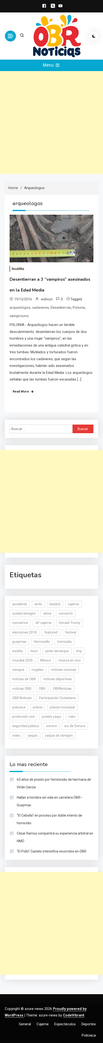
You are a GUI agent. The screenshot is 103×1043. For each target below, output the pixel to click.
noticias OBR (21, 688)
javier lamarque (57, 651)
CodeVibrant (73, 1015)
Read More (21, 391)
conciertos (20, 623)
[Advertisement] (51, 122)
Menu (49, 64)
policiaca (18, 707)
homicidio (64, 642)
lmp (79, 651)
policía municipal (62, 707)
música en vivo (69, 660)
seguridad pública (25, 726)
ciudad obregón (24, 613)
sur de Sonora (74, 726)
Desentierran (61, 307)
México (45, 660)
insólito (17, 651)
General (25, 1024)
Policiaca (89, 1035)
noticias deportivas (57, 679)
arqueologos (20, 307)
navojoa (18, 670)
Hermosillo (42, 642)
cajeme (73, 604)
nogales (38, 670)
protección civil (23, 716)
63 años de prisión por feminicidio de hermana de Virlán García (54, 783)
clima (47, 613)
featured (50, 632)
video (16, 735)
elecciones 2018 (24, 632)
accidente (19, 604)
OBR (42, 688)
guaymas (19, 642)
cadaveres (40, 307)
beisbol (55, 604)
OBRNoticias (62, 688)
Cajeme (43, 1024)
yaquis (33, 735)
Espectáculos (65, 1024)
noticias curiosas (63, 670)
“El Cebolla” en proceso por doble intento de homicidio (49, 819)
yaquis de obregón (59, 735)
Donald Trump (69, 623)
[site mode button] (94, 36)
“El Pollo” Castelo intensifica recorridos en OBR (51, 851)
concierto (66, 613)
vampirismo (19, 316)
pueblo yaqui (51, 716)
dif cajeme (43, 623)
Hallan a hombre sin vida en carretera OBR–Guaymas (49, 801)
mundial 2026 (22, 660)
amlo (38, 604)
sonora (51, 726)
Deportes (88, 1024)
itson (34, 651)
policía (37, 707)
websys (47, 299)
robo (72, 716)
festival (70, 632)
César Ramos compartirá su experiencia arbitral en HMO (55, 837)
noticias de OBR (24, 679)
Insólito (18, 269)
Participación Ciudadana (57, 698)
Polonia (79, 307)
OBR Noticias (22, 698)
